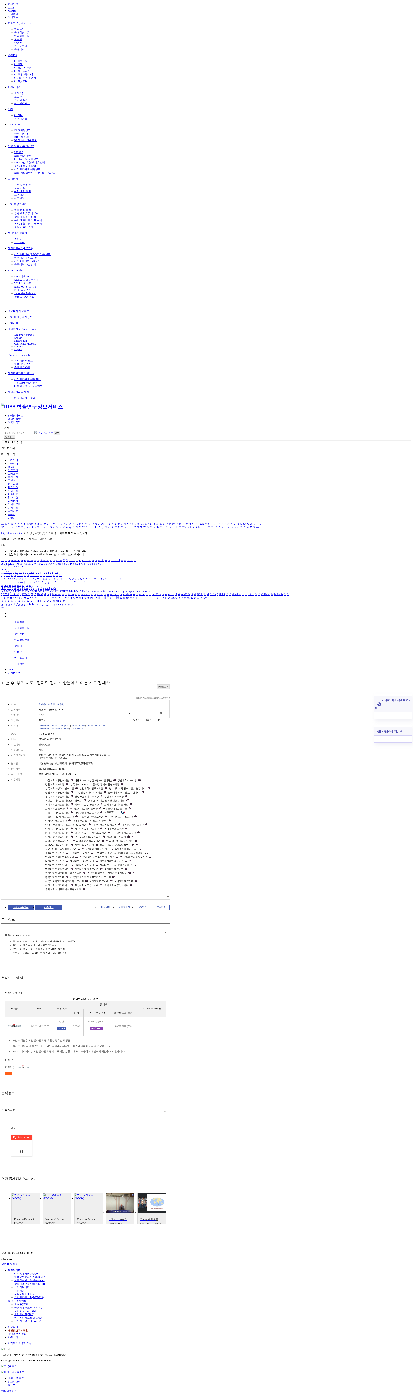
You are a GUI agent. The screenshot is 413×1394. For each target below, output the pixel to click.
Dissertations (20, 340)
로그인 (11, 7)
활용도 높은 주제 (24, 227)
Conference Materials (25, 343)
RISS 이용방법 (22, 130)
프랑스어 (13, 477)
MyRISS (12, 10)
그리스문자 (14, 473)
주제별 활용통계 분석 (26, 213)
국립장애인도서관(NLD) (28, 1307)
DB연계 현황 (21, 137)
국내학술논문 (22, 32)
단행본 (18, 42)
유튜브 (11, 1385)
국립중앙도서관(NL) (25, 1311)
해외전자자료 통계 (18, 392)
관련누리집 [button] (14, 1270)
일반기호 (13, 511)
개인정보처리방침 (18, 1330)
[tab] (11, 1109)
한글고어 (13, 470)
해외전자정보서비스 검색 (22, 329)
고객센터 (13, 13)
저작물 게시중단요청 (20, 1343)
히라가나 (13, 460)
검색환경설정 (22, 118)
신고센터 (19, 198)
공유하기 (143, 907)
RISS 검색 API (22, 276)
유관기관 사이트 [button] (17, 1300)
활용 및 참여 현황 (24, 296)
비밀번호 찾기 (22, 103)
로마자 (11, 514)
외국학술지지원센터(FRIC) (29, 1280)
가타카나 (13, 463)
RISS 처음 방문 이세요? (21, 146)
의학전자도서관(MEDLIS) (29, 1297)
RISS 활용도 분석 (17, 204)
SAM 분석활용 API (25, 293)
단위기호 (13, 507)
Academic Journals (24, 335)
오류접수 (161, 907)
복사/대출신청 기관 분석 (28, 223)
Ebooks (18, 337)
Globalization (77, 728)
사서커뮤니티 (22, 1287)
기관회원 (19, 1290)
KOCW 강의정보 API (26, 279)
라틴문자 (13, 500)
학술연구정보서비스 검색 (22, 23)
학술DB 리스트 (22, 364)
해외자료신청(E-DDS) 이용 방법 (32, 254)
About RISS (14, 124)
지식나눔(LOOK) (24, 1294)
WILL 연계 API (22, 283)
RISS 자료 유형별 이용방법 (29, 162)
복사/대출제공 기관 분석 (28, 220)
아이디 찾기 (21, 100)
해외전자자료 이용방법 (27, 169)
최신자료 (19, 239)
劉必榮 (42, 704)
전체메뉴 (13, 17)
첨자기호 (13, 497)
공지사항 (13, 323)
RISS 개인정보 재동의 (20, 317)
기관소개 (13, 1337)
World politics (78, 725)
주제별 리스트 (22, 367)
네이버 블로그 (16, 1378)
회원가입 (13, 4)
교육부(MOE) (21, 1304)
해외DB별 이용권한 (25, 382)
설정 (10, 109)
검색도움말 (14, 418)
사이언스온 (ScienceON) (27, 1321)
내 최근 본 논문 (23, 67)
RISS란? (18, 152)
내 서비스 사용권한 (25, 78)
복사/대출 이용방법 (25, 166)
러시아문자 (14, 504)
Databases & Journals (19, 355)
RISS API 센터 (16, 270)
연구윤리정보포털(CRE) (28, 1317)
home (10, 669)
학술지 (18, 39)
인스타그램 (14, 1381)
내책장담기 (124, 907)
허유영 (60, 704)
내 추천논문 (21, 61)
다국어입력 (14, 422)
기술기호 (13, 494)
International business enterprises (54, 725)
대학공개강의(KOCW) (26, 1273)
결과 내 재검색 (13, 442)
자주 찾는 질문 (22, 184)
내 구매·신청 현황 (24, 74)
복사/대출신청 (21, 907)
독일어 (11, 480)
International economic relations (54, 728)
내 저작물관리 (22, 71)
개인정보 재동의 (17, 1333)
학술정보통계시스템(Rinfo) (29, 1277)
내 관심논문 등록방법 (26, 159)
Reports (18, 349)
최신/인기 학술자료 (19, 233)
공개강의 (19, 49)
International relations (97, 725)
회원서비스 (14, 87)
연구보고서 (20, 46)
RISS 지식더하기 (23, 133)
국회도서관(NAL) (24, 1314)
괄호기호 (13, 487)
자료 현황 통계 (22, 210)
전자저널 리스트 (23, 360)
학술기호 (13, 490)
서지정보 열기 (168, 896)
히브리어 (13, 484)
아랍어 (11, 517)
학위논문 (19, 29)
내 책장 (18, 64)
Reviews (18, 346)
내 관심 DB (20, 81)
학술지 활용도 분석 (25, 217)
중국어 (11, 467)
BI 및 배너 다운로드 (25, 140)
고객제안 (19, 194)
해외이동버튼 (9, 1390)
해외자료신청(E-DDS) (20, 248)
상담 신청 (19, 188)
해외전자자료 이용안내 (21, 373)
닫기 (3, 607)
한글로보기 (163, 686)
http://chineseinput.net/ (12, 533)
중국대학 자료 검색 (25, 264)
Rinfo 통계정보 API (25, 286)
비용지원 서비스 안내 (26, 257)
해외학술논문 (22, 36)
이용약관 (13, 1327)
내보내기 (105, 907)
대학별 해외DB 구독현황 (28, 386)
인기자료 (19, 242)
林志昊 (51, 704)
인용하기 (49, 907)
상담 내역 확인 (22, 191)
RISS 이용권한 (22, 155)
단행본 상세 (14, 672)
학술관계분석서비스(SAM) (29, 1283)
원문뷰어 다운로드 (18, 311)
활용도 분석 (11, 1109)
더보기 (164, 932)
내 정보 (18, 115)
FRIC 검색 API (22, 290)
